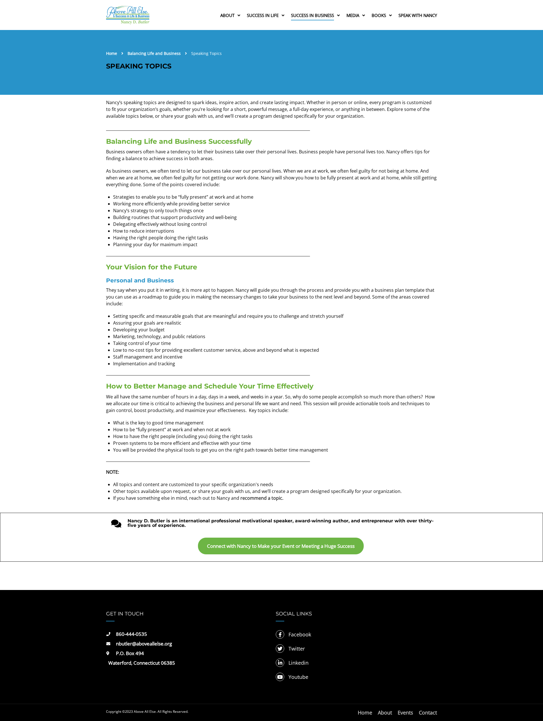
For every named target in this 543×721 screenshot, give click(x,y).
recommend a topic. (261, 498)
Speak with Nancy (417, 15)
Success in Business (312, 15)
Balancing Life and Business (154, 53)
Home (111, 53)
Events (405, 712)
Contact (428, 712)
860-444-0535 (131, 634)
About (227, 15)
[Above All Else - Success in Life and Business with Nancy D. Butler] (127, 18)
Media (352, 15)
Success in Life (263, 15)
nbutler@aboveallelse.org (144, 643)
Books (379, 15)
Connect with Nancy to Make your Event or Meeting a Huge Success (281, 546)
